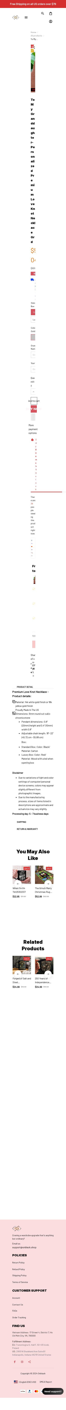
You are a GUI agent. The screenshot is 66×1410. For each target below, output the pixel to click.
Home (33, 32)
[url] (16, 1243)
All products (36, 35)
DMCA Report (46, 1381)
